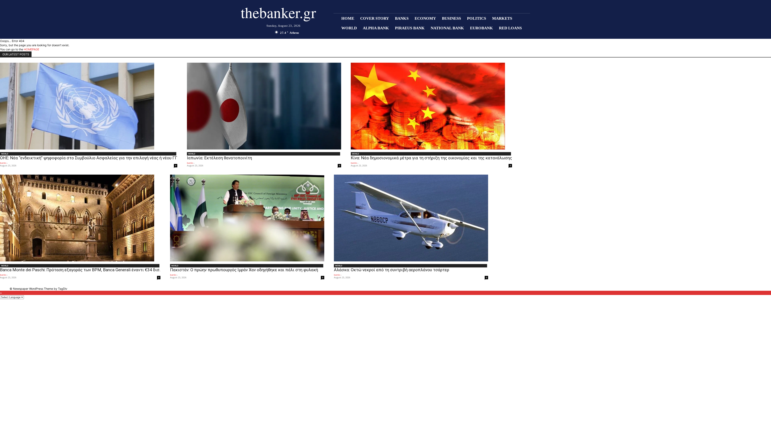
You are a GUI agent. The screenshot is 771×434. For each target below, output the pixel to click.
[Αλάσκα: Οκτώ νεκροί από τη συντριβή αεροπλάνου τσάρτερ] (411, 218)
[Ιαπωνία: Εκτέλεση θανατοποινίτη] (264, 106)
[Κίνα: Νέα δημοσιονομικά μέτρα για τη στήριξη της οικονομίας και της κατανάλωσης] (431, 106)
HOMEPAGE (31, 49)
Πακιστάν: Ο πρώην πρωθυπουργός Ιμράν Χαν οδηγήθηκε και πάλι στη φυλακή (244, 269)
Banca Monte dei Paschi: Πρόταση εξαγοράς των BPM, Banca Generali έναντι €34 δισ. (80, 269)
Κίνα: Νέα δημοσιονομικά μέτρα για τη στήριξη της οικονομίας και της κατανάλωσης (431, 158)
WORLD (4, 153)
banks (3, 162)
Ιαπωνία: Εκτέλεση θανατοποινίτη (219, 158)
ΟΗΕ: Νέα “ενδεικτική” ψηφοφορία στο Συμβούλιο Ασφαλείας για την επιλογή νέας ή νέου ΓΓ (88, 158)
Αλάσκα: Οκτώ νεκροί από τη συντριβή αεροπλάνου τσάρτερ (391, 269)
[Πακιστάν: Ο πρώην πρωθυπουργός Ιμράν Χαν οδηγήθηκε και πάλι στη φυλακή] (247, 218)
